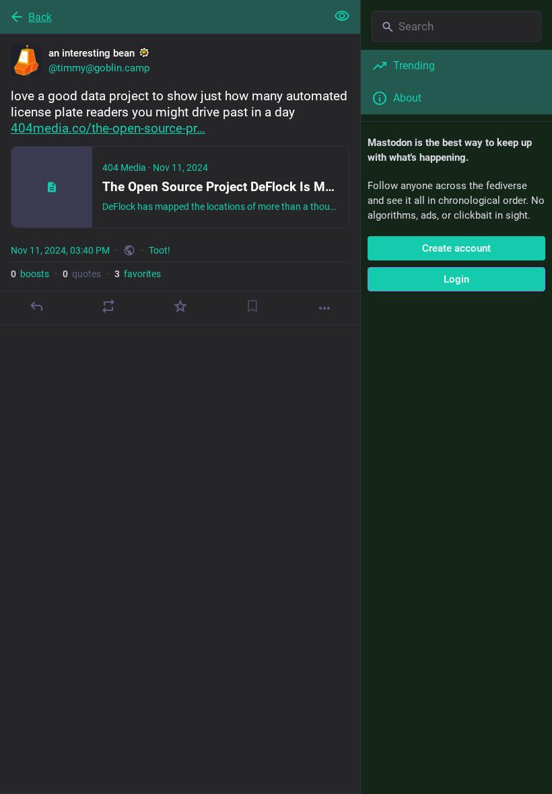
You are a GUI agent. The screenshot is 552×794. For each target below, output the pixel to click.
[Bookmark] (252, 306)
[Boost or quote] (108, 306)
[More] (324, 308)
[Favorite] (180, 306)
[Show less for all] (342, 16)
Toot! (159, 250)
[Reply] (36, 306)
